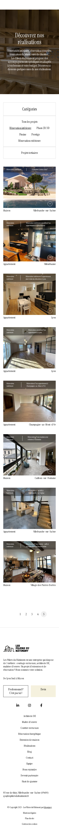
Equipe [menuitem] (29, 763)
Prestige (35, 134)
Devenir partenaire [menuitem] (29, 775)
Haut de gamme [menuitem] (29, 781)
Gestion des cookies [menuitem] (29, 824)
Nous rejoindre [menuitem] (29, 769)
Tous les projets (30, 122)
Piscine (22, 134)
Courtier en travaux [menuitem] (29, 728)
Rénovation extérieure (29, 141)
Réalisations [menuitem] (29, 745)
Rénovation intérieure (20, 128)
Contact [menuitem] (29, 757)
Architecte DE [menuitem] (29, 716)
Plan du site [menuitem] (29, 818)
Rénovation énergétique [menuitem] (29, 734)
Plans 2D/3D (43, 128)
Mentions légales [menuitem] (29, 813)
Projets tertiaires (29, 153)
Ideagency (48, 807)
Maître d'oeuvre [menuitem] (29, 722)
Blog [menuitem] (29, 751)
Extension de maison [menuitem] (29, 740)
